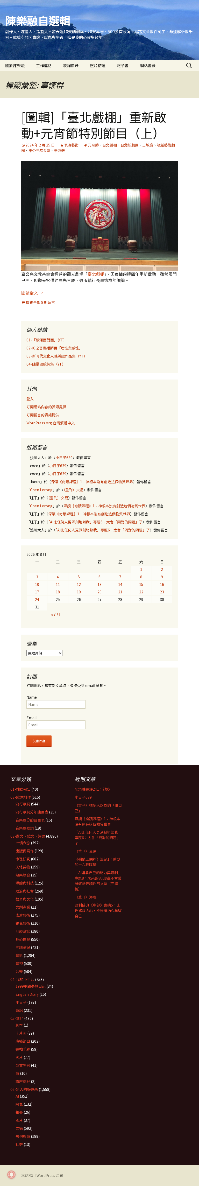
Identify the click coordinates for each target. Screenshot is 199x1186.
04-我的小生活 (22, 979)
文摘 (19, 1128)
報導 (19, 1112)
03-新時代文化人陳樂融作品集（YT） (56, 356)
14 (120, 584)
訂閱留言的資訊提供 (42, 414)
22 (141, 591)
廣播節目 (23, 1041)
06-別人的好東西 (24, 1089)
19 (79, 591)
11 (58, 584)
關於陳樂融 (15, 65)
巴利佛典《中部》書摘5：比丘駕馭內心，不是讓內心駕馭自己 (98, 910)
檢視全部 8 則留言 (40, 302)
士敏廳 (147, 145)
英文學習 (23, 1065)
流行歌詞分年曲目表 (32, 812)
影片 (19, 1120)
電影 (19, 955)
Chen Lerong (41, 489)
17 (37, 591)
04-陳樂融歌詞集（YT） (46, 364)
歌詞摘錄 (71, 65)
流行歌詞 (23, 803)
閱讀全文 (32, 293)
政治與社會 (25, 891)
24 (37, 599)
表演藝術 (71, 145)
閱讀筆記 (23, 947)
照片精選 (97, 65)
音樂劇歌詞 (25, 828)
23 (162, 591)
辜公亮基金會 (39, 150)
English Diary (27, 994)
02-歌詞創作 (20, 797)
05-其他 (16, 1018)
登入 (30, 398)
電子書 (123, 65)
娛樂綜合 (23, 875)
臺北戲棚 (96, 274)
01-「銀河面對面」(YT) (45, 339)
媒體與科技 (25, 883)
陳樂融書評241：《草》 (93, 789)
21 (120, 591)
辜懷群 (59, 150)
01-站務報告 (20, 789)
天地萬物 (23, 866)
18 (58, 591)
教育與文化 (25, 899)
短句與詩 (23, 1136)
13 (99, 584)
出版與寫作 (25, 850)
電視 (19, 963)
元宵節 (93, 145)
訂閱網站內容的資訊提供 (46, 406)
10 (37, 584)
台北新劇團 (129, 145)
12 (79, 584)
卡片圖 (21, 1033)
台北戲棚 (109, 145)
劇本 (19, 1025)
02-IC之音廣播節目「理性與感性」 (54, 347)
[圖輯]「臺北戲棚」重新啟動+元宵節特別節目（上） (93, 125)
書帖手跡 (23, 1049)
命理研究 (23, 858)
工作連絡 (44, 65)
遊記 (19, 1010)
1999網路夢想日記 (31, 986)
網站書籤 (147, 65)
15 (141, 584)
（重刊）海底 (85, 897)
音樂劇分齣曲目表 (30, 820)
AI (17, 1096)
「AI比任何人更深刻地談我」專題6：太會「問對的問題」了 (95, 521)
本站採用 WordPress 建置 (42, 1175)
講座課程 (23, 1081)
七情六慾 (23, 842)
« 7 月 (55, 614)
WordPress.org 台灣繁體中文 (50, 422)
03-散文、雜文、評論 (27, 836)
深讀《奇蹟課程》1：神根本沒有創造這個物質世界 (92, 481)
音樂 (19, 971)
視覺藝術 (23, 923)
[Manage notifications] (11, 1174)
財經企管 (23, 931)
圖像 (19, 1104)
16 (162, 584)
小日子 (21, 1002)
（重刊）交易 (73, 489)
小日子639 (64, 457)
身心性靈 (23, 939)
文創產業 (23, 907)
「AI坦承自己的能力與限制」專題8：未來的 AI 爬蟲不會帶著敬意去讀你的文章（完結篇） (98, 881)
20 (99, 591)
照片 (19, 1057)
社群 (19, 1144)
